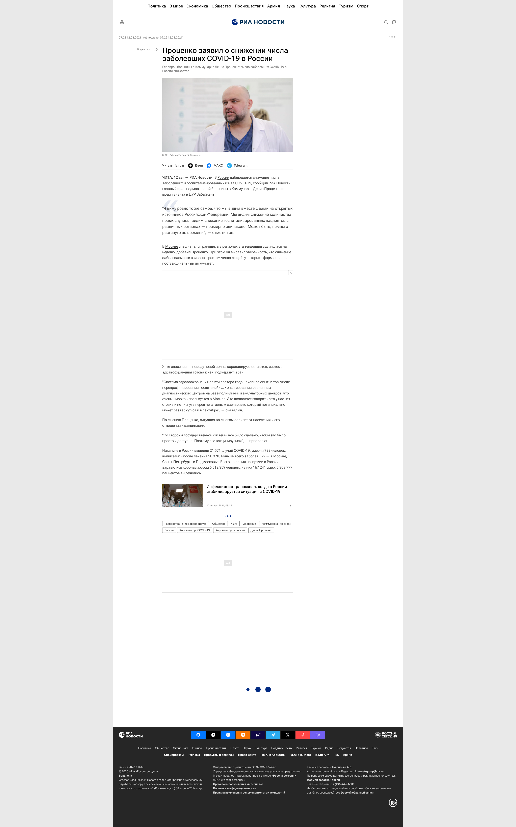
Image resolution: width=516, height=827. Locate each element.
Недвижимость (281, 748)
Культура (261, 748)
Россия (169, 530)
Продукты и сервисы (219, 755)
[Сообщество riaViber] (317, 735)
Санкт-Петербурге (177, 462)
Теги (375, 748)
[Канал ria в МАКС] (198, 735)
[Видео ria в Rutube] (258, 735)
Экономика (180, 748)
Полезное (361, 748)
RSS (336, 755)
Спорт (234, 748)
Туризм (316, 748)
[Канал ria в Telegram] (273, 735)
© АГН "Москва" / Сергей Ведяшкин (181, 155)
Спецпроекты (174, 755)
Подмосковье (207, 462)
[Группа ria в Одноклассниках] (243, 735)
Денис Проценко (267, 189)
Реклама (194, 755)
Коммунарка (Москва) (276, 523)
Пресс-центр (247, 755)
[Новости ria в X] (288, 735)
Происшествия (216, 748)
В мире (197, 748)
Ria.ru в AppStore (272, 755)
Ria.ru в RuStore (300, 755)
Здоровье (249, 523)
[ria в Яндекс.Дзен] (213, 735)
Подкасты (344, 748)
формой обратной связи (323, 779)
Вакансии (125, 775)
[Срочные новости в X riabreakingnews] (302, 735)
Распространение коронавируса (185, 523)
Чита (234, 523)
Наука (247, 748)
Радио (329, 748)
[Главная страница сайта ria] (258, 22)
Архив (347, 755)
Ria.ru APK (322, 755)
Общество (219, 523)
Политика (144, 748)
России (223, 177)
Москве (171, 246)
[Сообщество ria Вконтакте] (228, 735)
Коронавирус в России (230, 530)
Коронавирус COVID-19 (194, 530)
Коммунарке (242, 189)
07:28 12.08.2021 (130, 37)
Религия (301, 748)
